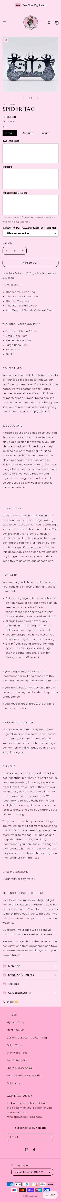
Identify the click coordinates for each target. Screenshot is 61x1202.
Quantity (7, 243)
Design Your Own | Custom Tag (27, 1037)
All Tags (12, 1014)
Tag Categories (17, 1060)
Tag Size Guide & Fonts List (24, 1075)
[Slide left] (23, 98)
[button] (4, 23)
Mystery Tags (15, 1022)
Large (45, 133)
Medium (27, 133)
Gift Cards (13, 1083)
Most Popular (15, 1030)
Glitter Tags (14, 1045)
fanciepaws (33, 1196)
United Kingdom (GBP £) (29, 1172)
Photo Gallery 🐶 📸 (19, 1068)
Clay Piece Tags (17, 1052)
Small (9, 133)
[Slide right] (38, 98)
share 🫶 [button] (12, 1002)
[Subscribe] (50, 1137)
